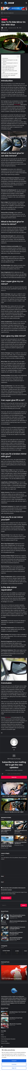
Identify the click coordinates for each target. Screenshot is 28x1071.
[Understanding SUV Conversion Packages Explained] (5, 928)
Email (2, 882)
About (2, 1034)
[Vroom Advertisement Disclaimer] (14, 8)
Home (3, 16)
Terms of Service (9, 893)
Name (2, 876)
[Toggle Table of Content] (17, 56)
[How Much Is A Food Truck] (4, 1019)
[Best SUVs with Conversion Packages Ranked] (5, 934)
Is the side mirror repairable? (9, 75)
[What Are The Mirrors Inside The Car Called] (7, 840)
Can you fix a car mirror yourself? (10, 73)
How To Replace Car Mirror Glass (6, 831)
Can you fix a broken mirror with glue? (10, 71)
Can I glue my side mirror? (8, 67)
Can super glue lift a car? (8, 69)
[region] (14, 1059)
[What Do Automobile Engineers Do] (5, 922)
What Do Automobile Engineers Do (18, 921)
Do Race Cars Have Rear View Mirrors (21, 843)
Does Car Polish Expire (8, 978)
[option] (14, 972)
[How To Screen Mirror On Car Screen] (21, 825)
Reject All (14, 1068)
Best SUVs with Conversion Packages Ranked (16, 933)
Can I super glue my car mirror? (10, 66)
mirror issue (17, 104)
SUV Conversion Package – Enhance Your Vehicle (16, 938)
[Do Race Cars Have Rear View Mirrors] (21, 838)
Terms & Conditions (5, 1043)
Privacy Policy (4, 1041)
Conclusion (5, 76)
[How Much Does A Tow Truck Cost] (4, 1013)
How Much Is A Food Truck (16, 1018)
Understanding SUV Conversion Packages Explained (17, 927)
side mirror (8, 717)
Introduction (5, 58)
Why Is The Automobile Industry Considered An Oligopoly (17, 916)
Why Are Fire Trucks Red (15, 1024)
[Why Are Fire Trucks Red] (4, 1025)
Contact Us (3, 1036)
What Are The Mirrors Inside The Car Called (6, 845)
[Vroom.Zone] (8, 3)
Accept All (14, 1060)
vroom (4, 27)
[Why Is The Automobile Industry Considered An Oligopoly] (5, 917)
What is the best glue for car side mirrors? (10, 60)
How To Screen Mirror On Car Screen (21, 831)
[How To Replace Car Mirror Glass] (7, 825)
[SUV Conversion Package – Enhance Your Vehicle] (5, 939)
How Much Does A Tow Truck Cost (18, 1012)
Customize (14, 1064)
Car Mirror (8, 16)
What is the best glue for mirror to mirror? (10, 63)
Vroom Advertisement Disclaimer (8, 1039)
